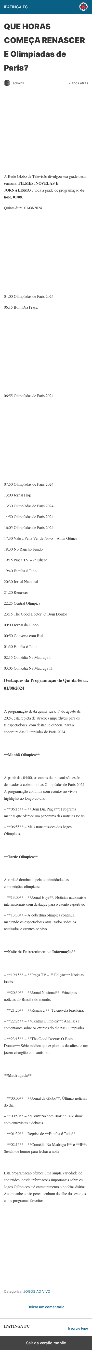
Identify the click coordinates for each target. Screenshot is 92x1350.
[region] (46, 132)
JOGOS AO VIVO (36, 1291)
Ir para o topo (78, 1328)
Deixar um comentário (46, 1307)
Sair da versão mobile (46, 1342)
